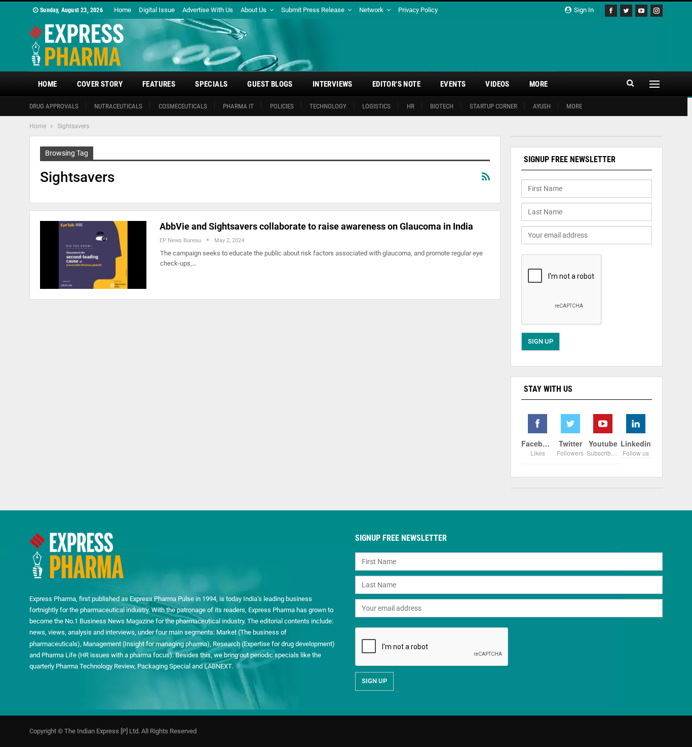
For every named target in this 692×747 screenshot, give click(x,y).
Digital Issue (157, 10)
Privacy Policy (418, 10)
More (538, 84)
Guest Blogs (269, 84)
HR (410, 106)
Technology (328, 106)
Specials (211, 84)
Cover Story (100, 84)
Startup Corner (493, 106)
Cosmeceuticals (183, 106)
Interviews (333, 84)
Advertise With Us (207, 10)
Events (453, 84)
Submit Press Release (312, 10)
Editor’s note (396, 84)
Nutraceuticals (118, 106)
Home (122, 10)
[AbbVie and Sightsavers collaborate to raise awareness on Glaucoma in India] (93, 255)
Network (371, 10)
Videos (497, 84)
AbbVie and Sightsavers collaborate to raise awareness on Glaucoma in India (316, 226)
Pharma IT (238, 106)
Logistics (376, 106)
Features (158, 84)
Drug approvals (54, 106)
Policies (282, 106)
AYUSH (542, 106)
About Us (253, 10)
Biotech (441, 106)
